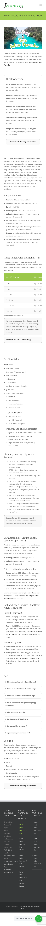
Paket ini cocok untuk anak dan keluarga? (21, 689)
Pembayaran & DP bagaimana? (17, 719)
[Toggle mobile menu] (40, 4)
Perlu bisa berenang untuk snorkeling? (21, 696)
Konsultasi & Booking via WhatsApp (23, 142)
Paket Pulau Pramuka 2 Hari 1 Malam (23, 844)
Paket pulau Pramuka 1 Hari (23, 829)
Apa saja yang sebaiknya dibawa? (18, 733)
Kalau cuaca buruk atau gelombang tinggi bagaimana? (21, 703)
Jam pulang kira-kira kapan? (17, 726)
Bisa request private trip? (16, 712)
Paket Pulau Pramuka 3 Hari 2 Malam (23, 861)
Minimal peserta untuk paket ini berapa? (21, 682)
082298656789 (9, 856)
